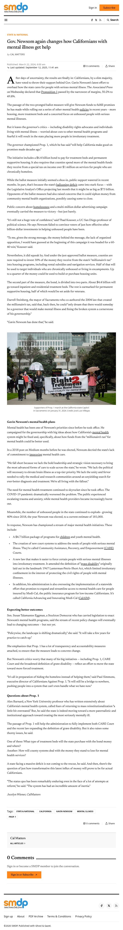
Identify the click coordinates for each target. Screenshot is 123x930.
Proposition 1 (49, 92)
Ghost (38, 925)
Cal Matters (17, 54)
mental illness (85, 811)
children (65, 537)
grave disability (90, 564)
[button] (8, 916)
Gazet (48, 925)
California (45, 811)
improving (35, 454)
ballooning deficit (66, 184)
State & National (17, 34)
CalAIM (84, 598)
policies (84, 109)
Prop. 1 (12, 816)
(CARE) (109, 548)
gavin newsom (64, 811)
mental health (100, 432)
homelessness (41, 207)
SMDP (14, 925)
